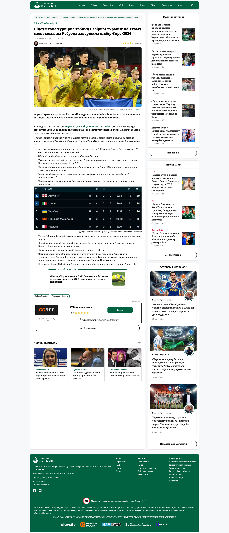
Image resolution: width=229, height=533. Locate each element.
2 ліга (142, 5)
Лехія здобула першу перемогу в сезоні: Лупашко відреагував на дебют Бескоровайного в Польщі (165, 57)
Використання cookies (180, 465)
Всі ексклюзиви (173, 255)
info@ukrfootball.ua (42, 484)
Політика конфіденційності (182, 461)
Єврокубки (108, 5)
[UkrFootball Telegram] (40, 490)
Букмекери (167, 5)
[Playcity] (68, 525)
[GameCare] (162, 525)
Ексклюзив (143, 461)
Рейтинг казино (145, 471)
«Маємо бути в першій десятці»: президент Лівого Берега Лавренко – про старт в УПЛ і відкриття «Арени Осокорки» (165, 182)
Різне (153, 5)
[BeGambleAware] (138, 524)
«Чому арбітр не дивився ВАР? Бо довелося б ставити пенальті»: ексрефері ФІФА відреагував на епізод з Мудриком (79, 279)
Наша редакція (176, 477)
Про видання (175, 458)
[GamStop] (111, 525)
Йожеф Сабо (157, 230)
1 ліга (131, 5)
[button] (192, 5)
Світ (153, 201)
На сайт (120, 310)
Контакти (174, 480)
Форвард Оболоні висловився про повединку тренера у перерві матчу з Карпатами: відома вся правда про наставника (165, 32)
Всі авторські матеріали (173, 444)
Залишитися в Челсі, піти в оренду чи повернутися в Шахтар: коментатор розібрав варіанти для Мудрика (173, 309)
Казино (181, 5)
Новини (81, 5)
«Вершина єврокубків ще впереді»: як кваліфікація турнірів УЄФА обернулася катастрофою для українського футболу (171, 366)
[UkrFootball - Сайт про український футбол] (44, 5)
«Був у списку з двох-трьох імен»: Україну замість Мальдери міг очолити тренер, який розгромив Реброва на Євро (164, 109)
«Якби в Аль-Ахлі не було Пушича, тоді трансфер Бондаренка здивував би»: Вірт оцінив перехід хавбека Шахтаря (165, 211)
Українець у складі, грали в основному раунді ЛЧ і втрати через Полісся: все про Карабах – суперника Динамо (172, 422)
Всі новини (173, 152)
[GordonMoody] (88, 525)
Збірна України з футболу (47, 23)
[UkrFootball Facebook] (34, 490)
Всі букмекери (88, 328)
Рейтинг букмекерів (148, 468)
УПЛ (121, 5)
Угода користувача (178, 468)
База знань (143, 474)
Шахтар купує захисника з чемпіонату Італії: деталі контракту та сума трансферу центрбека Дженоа (165, 134)
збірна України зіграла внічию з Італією (88, 126)
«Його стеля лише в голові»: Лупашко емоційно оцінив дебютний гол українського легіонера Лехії (165, 82)
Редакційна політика (179, 471)
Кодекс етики (175, 474)
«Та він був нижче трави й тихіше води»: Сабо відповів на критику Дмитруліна (165, 237)
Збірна (94, 5)
